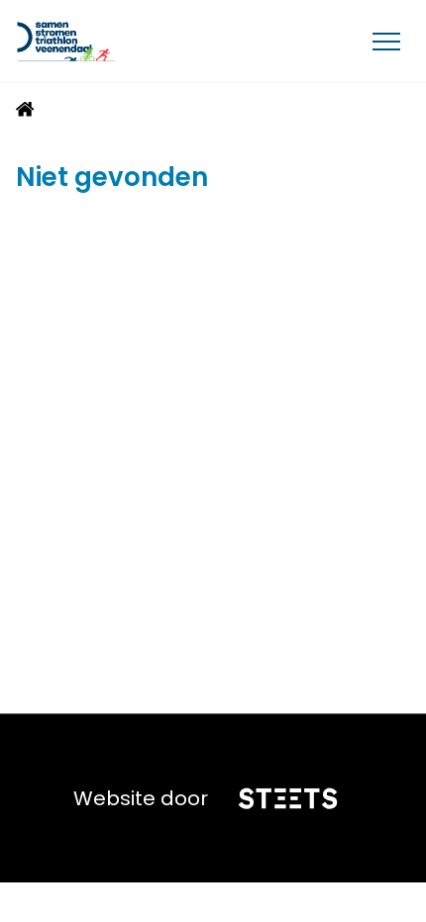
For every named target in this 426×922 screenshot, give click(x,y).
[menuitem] (25, 109)
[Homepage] (25, 112)
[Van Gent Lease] (111, 40)
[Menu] (386, 40)
